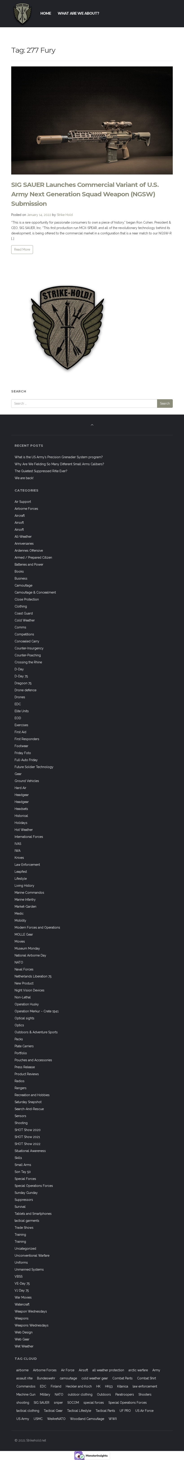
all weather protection (108, 1370)
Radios (19, 1081)
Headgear (22, 795)
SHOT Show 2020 (28, 1130)
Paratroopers (124, 1394)
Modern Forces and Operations (37, 927)
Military (45, 1394)
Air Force (67, 1370)
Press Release (25, 1067)
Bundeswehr (46, 1378)
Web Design (24, 1332)
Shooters (144, 1394)
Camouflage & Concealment (35, 592)
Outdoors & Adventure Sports (36, 1032)
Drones (20, 697)
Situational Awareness (30, 1151)
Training (20, 1234)
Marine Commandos (29, 892)
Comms (20, 627)
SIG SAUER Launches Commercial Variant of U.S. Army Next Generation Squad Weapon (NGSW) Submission (85, 194)
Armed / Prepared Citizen (33, 557)
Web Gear (22, 1339)
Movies (20, 941)
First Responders (27, 739)
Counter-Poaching (28, 655)
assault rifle (24, 1378)
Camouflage (23, 585)
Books (19, 571)
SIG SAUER (41, 1402)
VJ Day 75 (22, 1290)
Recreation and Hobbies (32, 1095)
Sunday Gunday (26, 1193)
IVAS (18, 844)
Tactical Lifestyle (79, 1410)
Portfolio (21, 1053)
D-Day (19, 669)
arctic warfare (138, 1370)
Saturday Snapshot (28, 1102)
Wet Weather (24, 1346)
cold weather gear (94, 1378)
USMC (38, 1419)
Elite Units (22, 711)
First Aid (20, 732)
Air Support (23, 501)
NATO (19, 962)
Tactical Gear (53, 1410)
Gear (18, 774)
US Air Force (144, 1410)
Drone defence (25, 690)
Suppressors (24, 1200)
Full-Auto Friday (26, 760)
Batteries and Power (29, 564)
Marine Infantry (25, 899)
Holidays (21, 823)
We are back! (24, 478)
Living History (24, 885)
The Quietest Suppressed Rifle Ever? (41, 471)
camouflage (68, 1378)
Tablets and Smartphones (33, 1213)
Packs (19, 1039)
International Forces (29, 837)
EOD (18, 718)
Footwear (21, 746)
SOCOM (73, 1402)
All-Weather (23, 536)
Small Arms (23, 1165)
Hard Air (20, 788)
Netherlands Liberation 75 (33, 976)
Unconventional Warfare (32, 1255)
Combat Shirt (146, 1378)
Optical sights (24, 1018)
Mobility (20, 920)
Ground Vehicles (27, 781)
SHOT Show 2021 (27, 1137)
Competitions (24, 634)
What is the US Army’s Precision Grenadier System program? (59, 457)
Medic (19, 913)
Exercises (21, 725)
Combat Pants (122, 1378)
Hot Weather (24, 830)
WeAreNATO (56, 1419)
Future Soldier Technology (34, 767)
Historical (21, 816)
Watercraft (22, 1304)
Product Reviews (27, 1074)
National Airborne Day (30, 955)
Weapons (21, 1318)
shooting (22, 1402)
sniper (58, 1402)
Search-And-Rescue (29, 1109)
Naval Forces (24, 969)
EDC (18, 704)
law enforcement (145, 1386)
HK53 (109, 1386)
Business (21, 578)
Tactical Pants (105, 1410)
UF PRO (125, 1410)
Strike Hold (65, 215)
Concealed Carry (27, 641)
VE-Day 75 (22, 1283)
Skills (18, 1158)
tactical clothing (27, 1410)
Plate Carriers (24, 1046)
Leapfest (21, 871)
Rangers (20, 1088)
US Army (22, 1419)
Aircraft (20, 515)
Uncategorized (25, 1248)
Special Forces (25, 1179)
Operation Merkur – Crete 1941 (37, 1011)
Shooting (21, 1123)
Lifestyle (21, 878)
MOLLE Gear (24, 934)
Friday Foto (23, 753)
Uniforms (21, 1262)
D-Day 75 (21, 676)
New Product (24, 983)
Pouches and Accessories (33, 1060)
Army (156, 1370)
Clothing (21, 606)
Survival (20, 1206)
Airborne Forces (26, 508)
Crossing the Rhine (28, 662)
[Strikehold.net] (22, 13)
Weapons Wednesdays (31, 1325)
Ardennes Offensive (29, 550)
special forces (93, 1402)
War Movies (23, 1297)
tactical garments (27, 1220)
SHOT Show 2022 (27, 1144)
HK (98, 1386)
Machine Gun (25, 1394)
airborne (22, 1370)
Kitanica (122, 1386)
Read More (22, 249)
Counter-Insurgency (29, 648)
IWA (17, 850)
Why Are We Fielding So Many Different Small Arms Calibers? (59, 464)
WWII (113, 1419)
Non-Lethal (23, 997)
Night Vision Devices (29, 990)
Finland (56, 1386)
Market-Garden (25, 906)
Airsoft (19, 522)
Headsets (21, 809)
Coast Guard (24, 613)
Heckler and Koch (79, 1386)
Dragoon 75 (23, 683)
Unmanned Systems (29, 1269)
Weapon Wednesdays (31, 1311)
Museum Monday (27, 948)
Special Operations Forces (34, 1186)
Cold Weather (25, 620)
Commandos (25, 1386)
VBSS (18, 1276)
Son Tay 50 (23, 1172)
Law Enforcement (27, 864)
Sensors (20, 1116)
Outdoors (104, 1394)
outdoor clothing (80, 1394)
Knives (19, 857)
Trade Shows (24, 1227)
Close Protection (27, 599)
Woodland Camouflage (87, 1419)
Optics (19, 1025)
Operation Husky (27, 1004)
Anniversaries (24, 543)
